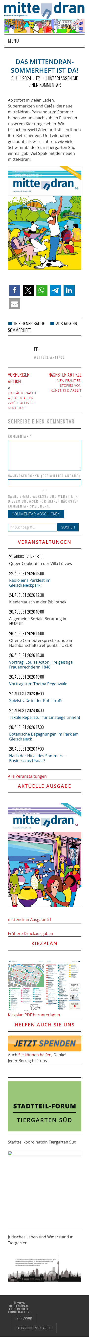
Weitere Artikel (49, 357)
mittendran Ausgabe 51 (30, 919)
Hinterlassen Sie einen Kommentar (53, 81)
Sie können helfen (34, 1054)
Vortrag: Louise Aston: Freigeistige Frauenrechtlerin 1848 (41, 664)
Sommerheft (19, 330)
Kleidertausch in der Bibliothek (37, 602)
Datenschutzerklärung (34, 1328)
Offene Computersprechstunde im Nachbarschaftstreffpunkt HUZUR (41, 643)
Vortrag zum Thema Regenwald (38, 683)
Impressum (24, 1318)
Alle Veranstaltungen (27, 776)
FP (38, 78)
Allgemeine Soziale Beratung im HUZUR (38, 621)
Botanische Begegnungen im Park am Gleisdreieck (44, 736)
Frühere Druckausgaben (30, 933)
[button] (14, 290)
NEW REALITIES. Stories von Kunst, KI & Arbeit (66, 385)
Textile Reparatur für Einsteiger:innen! (44, 717)
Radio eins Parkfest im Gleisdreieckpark (29, 583)
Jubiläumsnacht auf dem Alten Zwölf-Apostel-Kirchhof (22, 400)
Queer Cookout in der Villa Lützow (40, 563)
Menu (13, 40)
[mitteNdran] (46, 10)
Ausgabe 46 (66, 323)
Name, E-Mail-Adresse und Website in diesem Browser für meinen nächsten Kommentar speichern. (43, 501)
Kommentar (20, 436)
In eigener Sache (29, 323)
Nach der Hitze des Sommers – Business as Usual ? (37, 758)
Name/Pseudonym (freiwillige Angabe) (44, 475)
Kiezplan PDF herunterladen (34, 1015)
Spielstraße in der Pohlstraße (36, 700)
